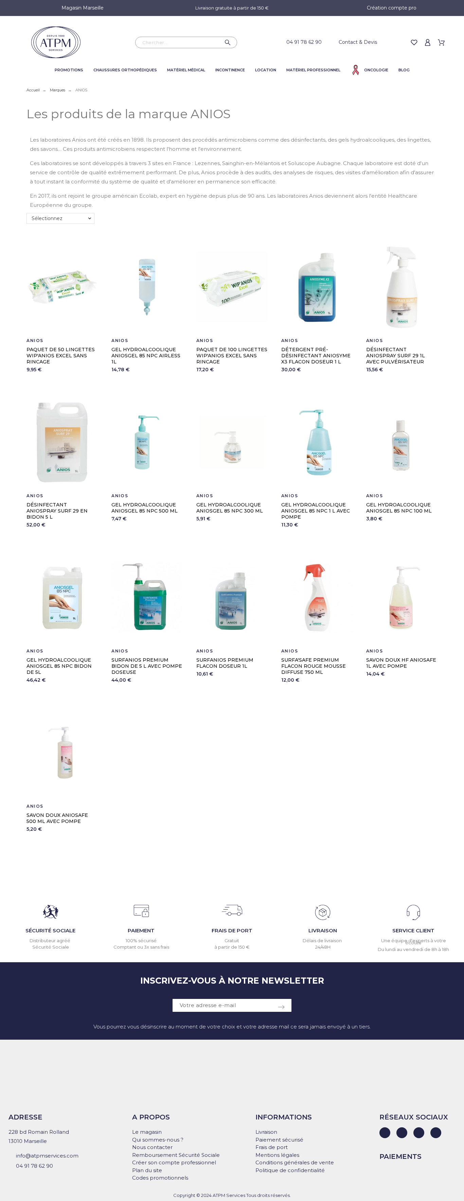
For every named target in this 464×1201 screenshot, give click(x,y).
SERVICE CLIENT (413, 930)
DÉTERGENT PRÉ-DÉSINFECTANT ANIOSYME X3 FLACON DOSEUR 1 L (316, 355)
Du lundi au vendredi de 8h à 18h (413, 949)
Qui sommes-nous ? (157, 1139)
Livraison (266, 1132)
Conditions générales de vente (294, 1162)
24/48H (323, 947)
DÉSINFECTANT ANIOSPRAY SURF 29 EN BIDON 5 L (57, 511)
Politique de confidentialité (290, 1170)
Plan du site (147, 1170)
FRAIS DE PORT (232, 930)
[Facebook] (401, 1132)
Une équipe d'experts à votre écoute (413, 942)
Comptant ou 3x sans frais (141, 947)
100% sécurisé (141, 940)
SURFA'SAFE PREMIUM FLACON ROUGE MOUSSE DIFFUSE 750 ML (313, 666)
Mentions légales (277, 1155)
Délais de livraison (323, 940)
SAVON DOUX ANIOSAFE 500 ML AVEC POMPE (57, 818)
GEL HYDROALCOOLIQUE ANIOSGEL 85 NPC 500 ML (144, 508)
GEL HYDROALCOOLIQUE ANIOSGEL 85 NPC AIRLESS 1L (145, 355)
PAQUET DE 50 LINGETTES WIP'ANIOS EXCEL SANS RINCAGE (60, 355)
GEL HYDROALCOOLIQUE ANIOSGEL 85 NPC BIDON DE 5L (59, 666)
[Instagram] (418, 1132)
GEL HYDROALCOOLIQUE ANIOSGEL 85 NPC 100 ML (399, 508)
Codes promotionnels (160, 1178)
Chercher (228, 42)
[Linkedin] (384, 1132)
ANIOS (34, 340)
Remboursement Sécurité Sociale (176, 1155)
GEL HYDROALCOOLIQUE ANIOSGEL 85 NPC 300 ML (229, 508)
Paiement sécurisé (279, 1139)
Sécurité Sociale (50, 947)
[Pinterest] (435, 1132)
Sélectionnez (47, 218)
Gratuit (232, 940)
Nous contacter (152, 1147)
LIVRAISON (322, 930)
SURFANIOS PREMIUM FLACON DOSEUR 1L (224, 663)
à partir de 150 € (232, 947)
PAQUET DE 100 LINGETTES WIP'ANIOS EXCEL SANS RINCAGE (231, 355)
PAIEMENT (141, 930)
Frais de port (271, 1147)
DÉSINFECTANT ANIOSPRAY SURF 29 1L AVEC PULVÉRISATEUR (395, 355)
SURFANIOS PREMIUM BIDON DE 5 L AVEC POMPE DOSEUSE (146, 666)
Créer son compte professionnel (174, 1162)
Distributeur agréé (50, 940)
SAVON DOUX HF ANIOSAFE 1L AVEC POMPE (401, 663)
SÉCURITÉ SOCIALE (50, 930)
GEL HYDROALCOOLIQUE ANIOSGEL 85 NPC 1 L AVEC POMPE (315, 511)
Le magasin (147, 1132)
